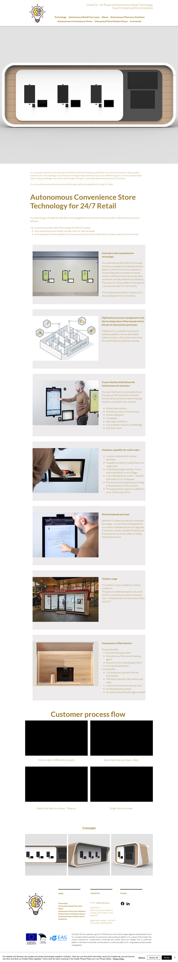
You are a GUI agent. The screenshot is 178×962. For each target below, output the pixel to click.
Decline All (153, 957)
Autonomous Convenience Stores (66, 914)
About (60, 908)
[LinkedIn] (128, 903)
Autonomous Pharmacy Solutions (66, 911)
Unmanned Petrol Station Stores (66, 916)
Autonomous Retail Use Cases (66, 906)
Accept (167, 957)
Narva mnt (98, 910)
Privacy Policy (118, 958)
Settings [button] (141, 957)
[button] (104, 17)
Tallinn (105, 913)
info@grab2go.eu (102, 902)
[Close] (174, 957)
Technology (62, 903)
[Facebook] (122, 903)
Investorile (62, 919)
